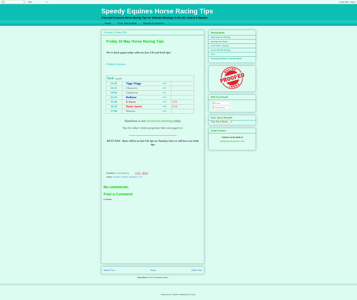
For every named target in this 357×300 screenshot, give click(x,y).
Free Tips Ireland (127, 23)
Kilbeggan (133, 177)
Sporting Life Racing (220, 37)
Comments (219, 107)
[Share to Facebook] (144, 173)
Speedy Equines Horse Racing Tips (157, 11)
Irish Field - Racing (220, 46)
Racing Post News (219, 41)
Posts (217, 103)
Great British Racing (220, 50)
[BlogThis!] (138, 173)
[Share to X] (141, 173)
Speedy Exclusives (153, 23)
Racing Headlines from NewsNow (226, 58)
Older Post (196, 270)
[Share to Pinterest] (146, 173)
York (140, 177)
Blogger (192, 294)
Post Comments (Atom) (158, 277)
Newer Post (109, 270)
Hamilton (124, 177)
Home (108, 23)
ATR (213, 54)
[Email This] (136, 173)
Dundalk (116, 177)
